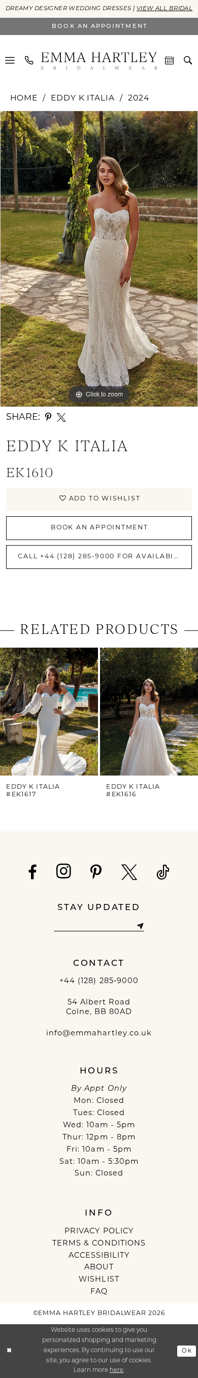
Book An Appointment (99, 528)
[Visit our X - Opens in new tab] (129, 872)
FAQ (99, 1292)
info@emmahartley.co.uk (99, 1033)
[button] (10, 61)
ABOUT (99, 1267)
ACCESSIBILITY (99, 1256)
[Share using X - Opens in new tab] (61, 417)
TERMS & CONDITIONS (99, 1244)
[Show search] (188, 61)
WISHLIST (99, 1280)
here (116, 1370)
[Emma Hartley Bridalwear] (99, 61)
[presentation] (49, 712)
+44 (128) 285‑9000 (99, 981)
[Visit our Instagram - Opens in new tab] (64, 871)
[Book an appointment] (169, 61)
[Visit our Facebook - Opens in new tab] (33, 872)
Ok (187, 1351)
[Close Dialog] (9, 1351)
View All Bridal (164, 9)
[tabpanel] (99, 259)
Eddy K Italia (83, 98)
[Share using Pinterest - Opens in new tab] (48, 417)
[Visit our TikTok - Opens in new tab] (163, 872)
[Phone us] (29, 61)
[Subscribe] (140, 926)
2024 (138, 98)
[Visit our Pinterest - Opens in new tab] (96, 872)
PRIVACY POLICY (99, 1231)
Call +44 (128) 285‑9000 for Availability (104, 557)
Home (24, 98)
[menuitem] (10, 61)
